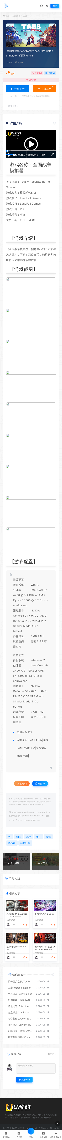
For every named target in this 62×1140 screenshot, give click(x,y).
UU (10, 63)
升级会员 (45, 89)
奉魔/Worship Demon (45, 915)
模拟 (22, 249)
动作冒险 (39, 953)
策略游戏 (11, 920)
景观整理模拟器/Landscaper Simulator (20, 1037)
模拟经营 (25, 192)
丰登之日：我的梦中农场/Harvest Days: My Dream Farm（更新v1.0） (46, 863)
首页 (7, 16)
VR (34, 620)
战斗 (14, 254)
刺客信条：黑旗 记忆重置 (20, 1030)
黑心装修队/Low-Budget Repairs (20, 1018)
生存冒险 (11, 953)
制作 (14, 198)
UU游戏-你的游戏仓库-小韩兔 (23, 812)
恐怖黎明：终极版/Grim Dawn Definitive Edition (45, 947)
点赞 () (38, 73)
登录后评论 (24, 1079)
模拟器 (17, 170)
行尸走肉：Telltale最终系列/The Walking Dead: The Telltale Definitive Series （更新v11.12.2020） (16, 863)
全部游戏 (16, 16)
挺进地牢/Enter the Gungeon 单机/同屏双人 (20, 1006)
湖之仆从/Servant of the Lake (20, 1024)
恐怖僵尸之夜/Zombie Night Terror (17, 915)
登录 (55, 6)
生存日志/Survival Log (17, 947)
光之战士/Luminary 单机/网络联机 (20, 1012)
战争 (46, 164)
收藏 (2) (51, 73)
